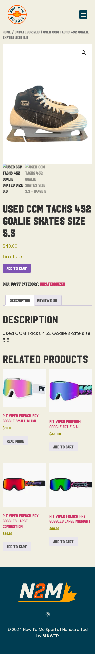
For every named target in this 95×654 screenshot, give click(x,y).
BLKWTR (50, 636)
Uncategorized (27, 32)
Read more (15, 441)
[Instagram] (47, 614)
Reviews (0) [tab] (47, 300)
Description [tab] (20, 300)
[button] (83, 14)
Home (7, 32)
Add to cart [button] (63, 447)
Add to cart (17, 268)
